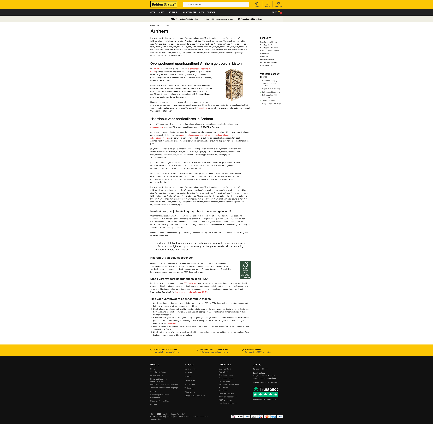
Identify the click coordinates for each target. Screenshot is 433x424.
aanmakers (212, 135)
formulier (273, 382)
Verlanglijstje (190, 388)
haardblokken (224, 135)
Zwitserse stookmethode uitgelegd (164, 388)
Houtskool (264, 57)
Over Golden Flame (158, 372)
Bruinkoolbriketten (267, 60)
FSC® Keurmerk (156, 376)
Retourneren (190, 380)
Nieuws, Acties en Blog (159, 401)
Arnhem (155, 69)
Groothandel (155, 398)
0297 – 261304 (262, 369)
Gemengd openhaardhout (269, 51)
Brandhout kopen (226, 375)
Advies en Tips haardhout (195, 396)
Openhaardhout (266, 45)
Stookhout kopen (226, 378)
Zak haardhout (224, 381)
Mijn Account (190, 384)
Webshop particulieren (159, 395)
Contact (153, 405)
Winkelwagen (190, 392)
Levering (188, 376)
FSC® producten (266, 65)
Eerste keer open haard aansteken (164, 385)
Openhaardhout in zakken (269, 48)
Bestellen (188, 373)
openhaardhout (156, 127)
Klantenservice (191, 369)
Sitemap (169, 416)
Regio (159, 25)
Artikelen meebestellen (268, 62)
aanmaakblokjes (187, 135)
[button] (277, 12)
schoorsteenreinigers (159, 138)
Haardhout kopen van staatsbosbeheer (158, 380)
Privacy (187, 416)
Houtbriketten (265, 54)
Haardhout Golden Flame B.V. (173, 414)
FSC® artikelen (190, 283)
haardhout (203, 108)
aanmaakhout (201, 135)
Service (267, 6)
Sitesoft (162, 416)
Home (152, 25)
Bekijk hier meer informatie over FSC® (190, 292)
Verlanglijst (278, 6)
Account (256, 6)
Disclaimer (178, 416)
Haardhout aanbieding (268, 42)
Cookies (195, 416)
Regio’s (153, 391)
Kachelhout (223, 372)
